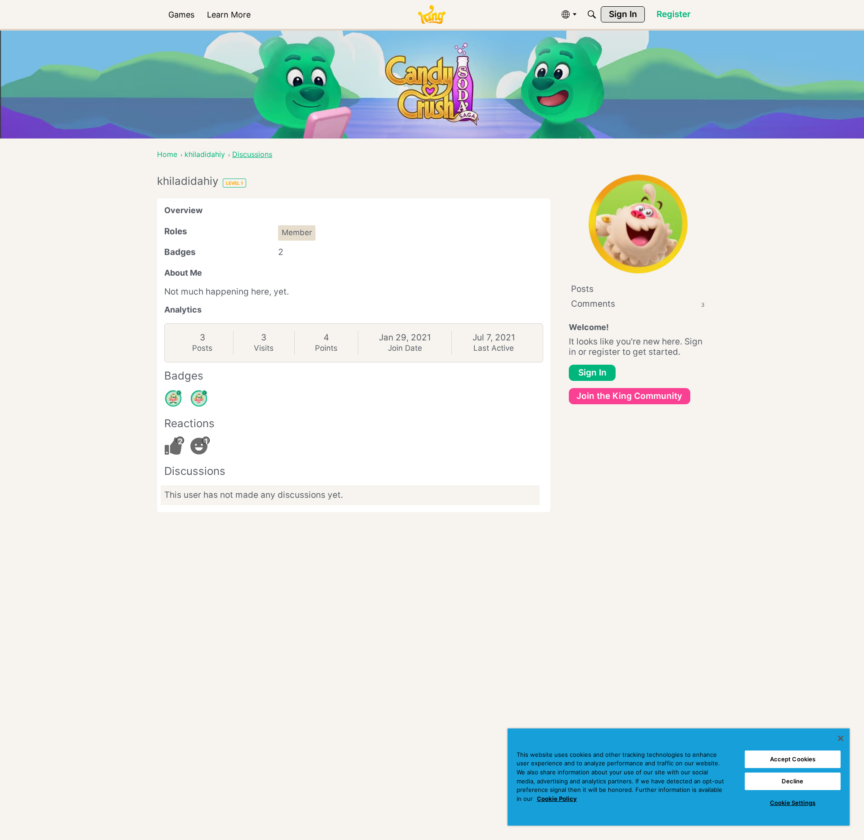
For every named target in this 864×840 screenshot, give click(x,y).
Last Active (493, 348)
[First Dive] (198, 398)
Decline (792, 781)
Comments (638, 304)
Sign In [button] (592, 372)
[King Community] (432, 14)
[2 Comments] (173, 398)
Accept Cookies (793, 759)
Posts (202, 348)
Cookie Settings (792, 802)
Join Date (405, 348)
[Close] (840, 738)
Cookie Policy (557, 798)
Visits (264, 348)
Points (326, 348)
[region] (679, 777)
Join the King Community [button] (629, 396)
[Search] (592, 14)
